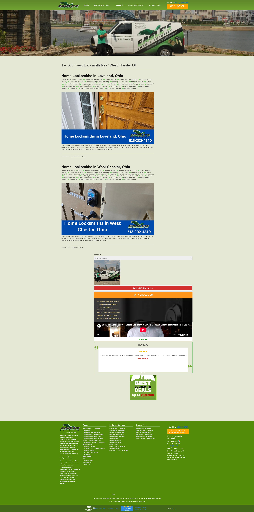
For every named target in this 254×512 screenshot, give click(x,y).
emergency (74, 439)
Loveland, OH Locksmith (144, 431)
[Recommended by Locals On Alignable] (106, 508)
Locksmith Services (102, 5)
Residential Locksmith (130, 88)
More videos (143, 339)
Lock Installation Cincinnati (126, 83)
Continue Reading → (78, 156)
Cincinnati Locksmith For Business (128, 79)
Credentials (87, 454)
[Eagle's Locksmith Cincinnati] (70, 427)
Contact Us (86, 464)
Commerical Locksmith (137, 81)
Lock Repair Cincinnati (109, 85)
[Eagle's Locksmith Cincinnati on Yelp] (142, 494)
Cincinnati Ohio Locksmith (76, 81)
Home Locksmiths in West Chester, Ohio (96, 166)
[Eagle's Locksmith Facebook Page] (118, 494)
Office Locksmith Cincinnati (113, 88)
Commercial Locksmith (117, 429)
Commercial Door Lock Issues (120, 81)
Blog (84, 458)
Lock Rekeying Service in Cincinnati (90, 85)
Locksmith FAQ (88, 460)
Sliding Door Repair (136, 5)
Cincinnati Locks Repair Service (93, 79)
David (79, 79)
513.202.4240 (182, 426)
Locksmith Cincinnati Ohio (85, 86)
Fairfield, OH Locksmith (144, 436)
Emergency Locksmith (73, 83)
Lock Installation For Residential (144, 83)
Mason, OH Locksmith (143, 429)
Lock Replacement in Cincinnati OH (128, 85)
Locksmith (149, 85)
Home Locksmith (102, 83)
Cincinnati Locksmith (110, 79)
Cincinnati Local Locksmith (118, 450)
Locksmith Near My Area (130, 86)
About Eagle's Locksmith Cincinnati (91, 430)
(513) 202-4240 (182, 2)
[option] (143, 272)
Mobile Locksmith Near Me (92, 440)
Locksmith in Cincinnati (101, 86)
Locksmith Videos (89, 446)
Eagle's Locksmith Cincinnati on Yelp (141, 508)
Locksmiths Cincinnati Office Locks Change (91, 88)
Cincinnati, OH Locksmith (91, 433)
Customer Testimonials (90, 452)
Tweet (174, 509)
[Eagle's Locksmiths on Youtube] (130, 494)
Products (119, 5)
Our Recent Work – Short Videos (94, 448)
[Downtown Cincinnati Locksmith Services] (88, 508)
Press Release (87, 456)
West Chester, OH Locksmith (145, 438)
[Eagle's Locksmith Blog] (134, 494)
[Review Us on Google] (127, 508)
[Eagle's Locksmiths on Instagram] (126, 494)
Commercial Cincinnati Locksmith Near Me (97, 81)
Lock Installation (115, 440)
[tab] (141, 372)
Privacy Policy (87, 462)
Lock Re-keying (114, 448)
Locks (142, 85)
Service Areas (154, 5)
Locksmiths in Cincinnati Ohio (93, 435)
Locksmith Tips (73, 88)
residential (69, 437)
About (86, 5)
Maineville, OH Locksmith (144, 435)
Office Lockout (114, 444)
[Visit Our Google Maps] (179, 441)
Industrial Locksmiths (116, 435)
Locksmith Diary (88, 450)
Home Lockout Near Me (88, 83)
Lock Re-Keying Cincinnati (71, 85)
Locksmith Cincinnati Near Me (93, 438)
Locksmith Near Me (115, 86)
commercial (63, 439)
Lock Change (113, 438)
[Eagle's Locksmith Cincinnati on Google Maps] (138, 494)
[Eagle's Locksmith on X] (122, 494)
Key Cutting (113, 83)
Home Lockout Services (117, 446)
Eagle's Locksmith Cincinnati (69, 435)
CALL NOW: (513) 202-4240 (143, 288)
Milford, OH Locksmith (143, 433)
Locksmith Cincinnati (69, 86)
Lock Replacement (115, 442)
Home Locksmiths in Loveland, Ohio (92, 75)
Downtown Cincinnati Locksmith (94, 442)
